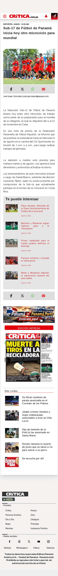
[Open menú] (4, 16)
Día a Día (9, 519)
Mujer (8, 523)
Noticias (7, 547)
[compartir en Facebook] (11, 89)
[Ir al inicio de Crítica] (24, 16)
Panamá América (13, 514)
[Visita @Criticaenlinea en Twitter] (19, 541)
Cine (33, 514)
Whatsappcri (22, 547)
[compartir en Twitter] (22, 89)
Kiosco (34, 510)
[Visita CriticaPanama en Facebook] (9, 541)
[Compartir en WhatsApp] (34, 88)
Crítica (8, 510)
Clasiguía (35, 519)
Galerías (50, 547)
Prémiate (35, 523)
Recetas (9, 528)
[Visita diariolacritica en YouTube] (38, 541)
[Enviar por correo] (43, 89)
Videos (36, 547)
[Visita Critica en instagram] (48, 541)
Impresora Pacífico (39, 528)
